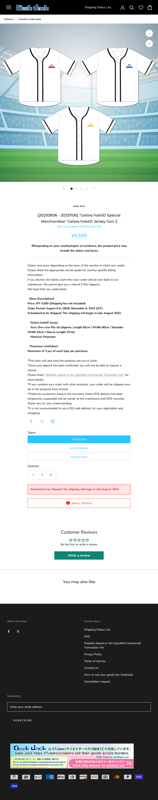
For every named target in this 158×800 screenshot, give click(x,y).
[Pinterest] (53, 421)
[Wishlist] (141, 7)
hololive (8, 19)
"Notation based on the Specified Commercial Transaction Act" (84, 375)
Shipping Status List (98, 7)
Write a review (79, 555)
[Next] (94, 188)
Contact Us (91, 668)
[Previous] (63, 188)
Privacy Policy (93, 654)
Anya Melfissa (79, 448)
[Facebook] (31, 421)
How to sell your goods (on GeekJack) (108, 675)
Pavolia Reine (79, 457)
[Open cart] (150, 7)
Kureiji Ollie (79, 439)
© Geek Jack (17, 770)
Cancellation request (97, 682)
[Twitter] (42, 421)
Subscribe (22, 720)
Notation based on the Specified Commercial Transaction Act (112, 645)
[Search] (132, 7)
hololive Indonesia (30, 19)
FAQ (87, 636)
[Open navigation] (8, 7)
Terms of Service (94, 661)
